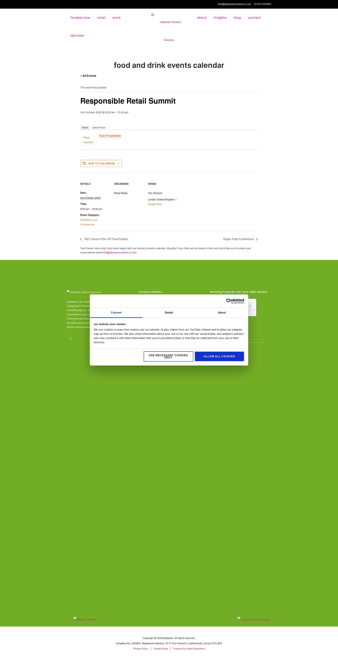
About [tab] (222, 312)
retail (101, 17)
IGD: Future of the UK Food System (106, 239)
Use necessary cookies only (168, 356)
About (202, 17)
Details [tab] (169, 312)
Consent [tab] (116, 312)
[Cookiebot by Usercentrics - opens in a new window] (229, 301)
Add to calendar (101, 163)
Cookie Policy (161, 648)
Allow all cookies (219, 356)
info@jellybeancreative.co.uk (234, 3)
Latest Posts (98, 127)
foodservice (80, 17)
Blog (237, 17)
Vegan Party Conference (238, 239)
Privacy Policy (140, 648)
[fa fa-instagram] (81, 338)
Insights (220, 17)
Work (116, 17)
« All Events (88, 76)
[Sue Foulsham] (89, 140)
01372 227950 (262, 3)
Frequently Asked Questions (189, 648)
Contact (254, 17)
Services (77, 35)
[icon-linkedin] (72, 338)
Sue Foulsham (110, 135)
